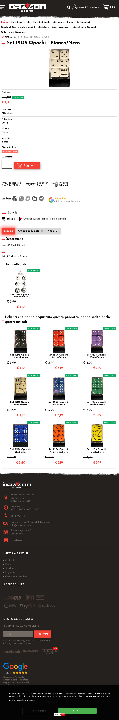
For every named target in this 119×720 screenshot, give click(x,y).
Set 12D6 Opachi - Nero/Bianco (20, 356)
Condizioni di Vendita (16, 577)
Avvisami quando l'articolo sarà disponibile (44, 219)
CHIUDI (114, 689)
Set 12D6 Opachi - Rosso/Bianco (58, 356)
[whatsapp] (21, 199)
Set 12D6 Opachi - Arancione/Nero (58, 450)
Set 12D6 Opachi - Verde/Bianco (97, 403)
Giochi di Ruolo (41, 22)
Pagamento (11, 572)
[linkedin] (34, 199)
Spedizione (10, 568)
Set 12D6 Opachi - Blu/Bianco (58, 403)
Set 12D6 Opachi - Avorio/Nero (20, 403)
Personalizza (39, 711)
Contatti (9, 560)
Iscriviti (43, 634)
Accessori (64, 27)
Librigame (59, 22)
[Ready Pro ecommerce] (59, 715)
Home (4, 22)
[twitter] (27, 199)
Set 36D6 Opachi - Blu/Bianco (20, 450)
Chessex (6, 132)
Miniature (43, 27)
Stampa (11, 219)
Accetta (77, 710)
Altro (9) (53, 231)
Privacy (42, 700)
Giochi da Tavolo (20, 22)
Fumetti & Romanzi (78, 22)
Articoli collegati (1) (30, 231)
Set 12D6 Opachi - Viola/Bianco (97, 356)
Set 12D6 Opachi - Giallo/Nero (97, 450)
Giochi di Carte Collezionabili (18, 27)
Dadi (54, 27)
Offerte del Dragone (13, 32)
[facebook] (14, 199)
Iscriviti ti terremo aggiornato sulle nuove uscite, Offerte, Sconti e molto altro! (26, 642)
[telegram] (41, 199)
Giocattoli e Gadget (84, 27)
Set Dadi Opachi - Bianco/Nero (20, 296)
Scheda (8, 231)
